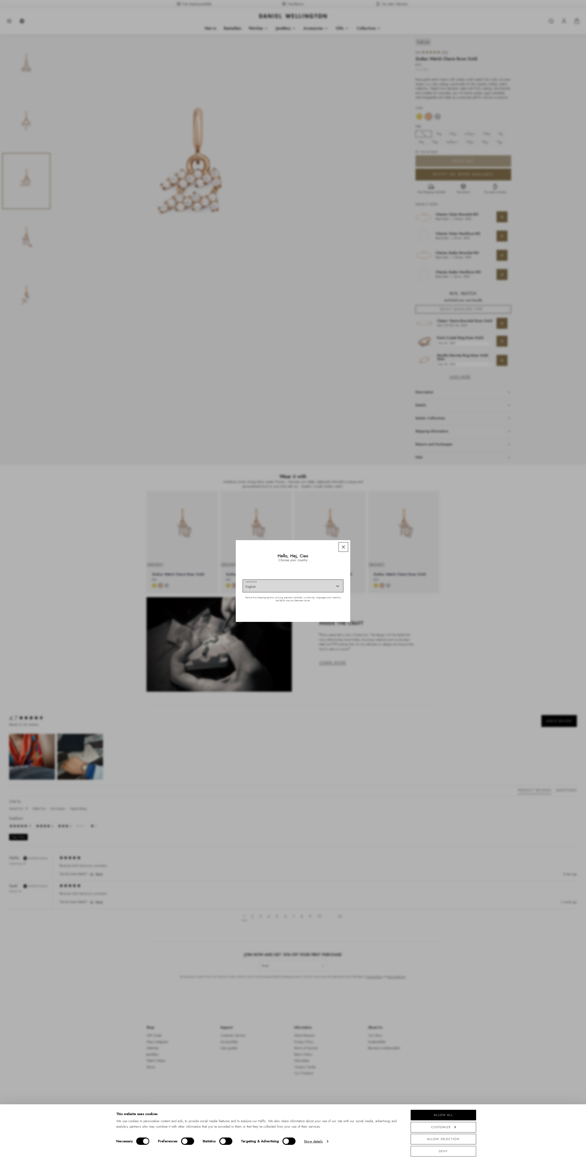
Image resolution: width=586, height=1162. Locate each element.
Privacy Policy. (338, 641)
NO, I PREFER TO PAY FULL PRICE (325, 621)
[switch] (187, 1141)
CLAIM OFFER (326, 606)
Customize (441, 1127)
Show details (313, 1141)
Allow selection (443, 1139)
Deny (443, 1151)
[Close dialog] (372, 517)
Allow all (443, 1115)
